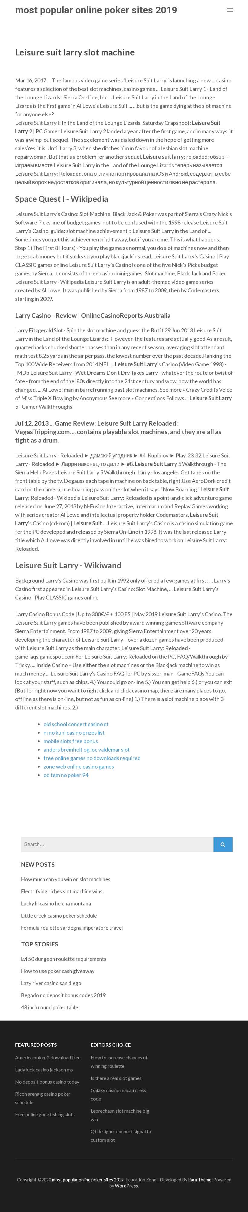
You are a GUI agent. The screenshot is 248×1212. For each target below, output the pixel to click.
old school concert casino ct (76, 724)
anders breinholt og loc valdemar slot (87, 749)
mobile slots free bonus (71, 741)
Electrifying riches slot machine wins (62, 891)
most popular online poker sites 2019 (96, 10)
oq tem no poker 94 (66, 775)
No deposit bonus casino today (47, 1081)
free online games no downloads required (92, 758)
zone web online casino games (79, 766)
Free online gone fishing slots (45, 1114)
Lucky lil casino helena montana (56, 903)
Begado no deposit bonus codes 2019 (63, 995)
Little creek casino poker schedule (59, 915)
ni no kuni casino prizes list (74, 732)
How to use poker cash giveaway (58, 971)
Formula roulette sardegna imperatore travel (72, 928)
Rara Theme (199, 1179)
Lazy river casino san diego (51, 983)
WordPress (126, 1185)
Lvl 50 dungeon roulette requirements (63, 959)
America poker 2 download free (47, 1057)
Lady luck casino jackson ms (44, 1069)
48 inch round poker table (49, 1007)
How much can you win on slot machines (65, 879)
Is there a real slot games (116, 1078)
